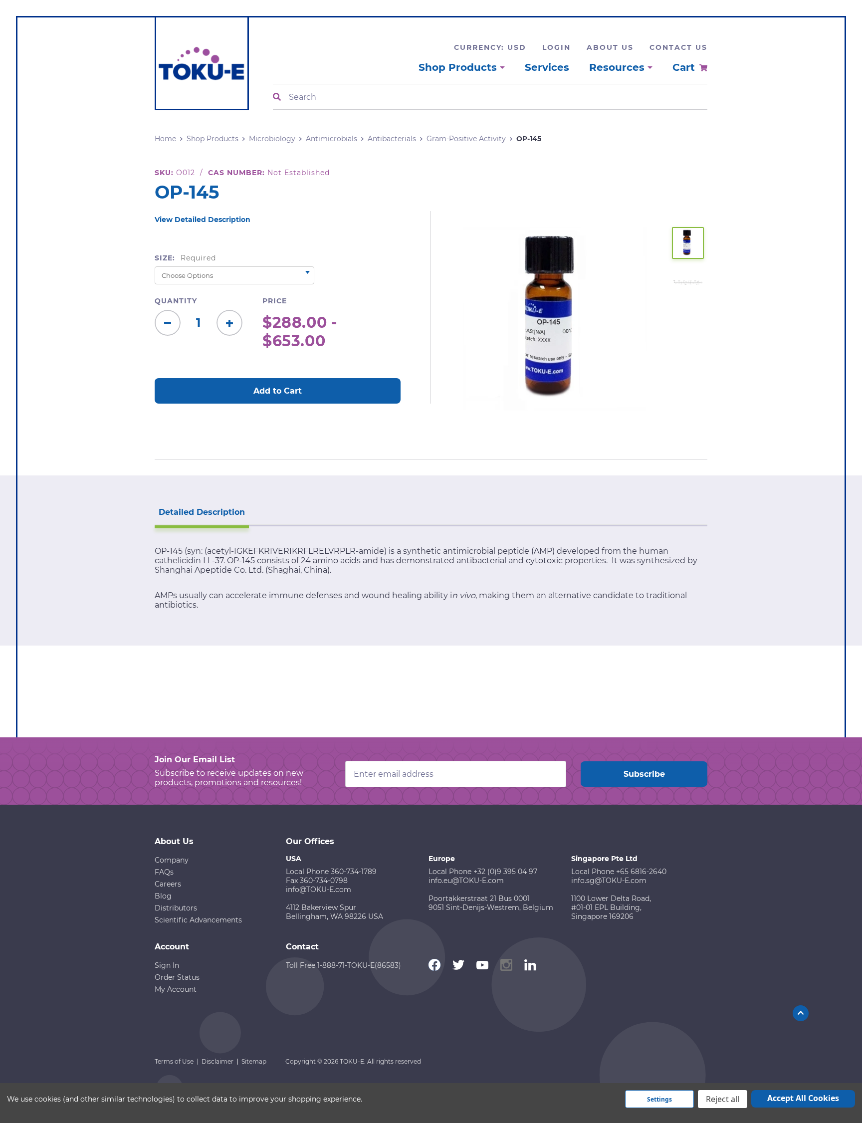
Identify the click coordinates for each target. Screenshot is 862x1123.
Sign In (167, 965)
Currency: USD (490, 47)
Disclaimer (217, 1061)
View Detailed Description (202, 219)
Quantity (176, 300)
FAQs (164, 872)
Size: (185, 257)
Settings (659, 1099)
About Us (610, 47)
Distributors (176, 907)
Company (172, 860)
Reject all (722, 1099)
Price (274, 300)
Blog (163, 896)
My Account (176, 989)
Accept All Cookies (803, 1098)
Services (547, 67)
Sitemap (253, 1061)
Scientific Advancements (198, 919)
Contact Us (678, 47)
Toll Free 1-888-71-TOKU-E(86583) (343, 965)
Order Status (177, 977)
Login (556, 47)
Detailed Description (202, 512)
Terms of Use (174, 1061)
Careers (168, 884)
